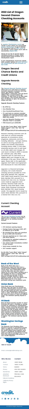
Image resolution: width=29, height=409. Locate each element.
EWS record (19, 48)
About (5, 362)
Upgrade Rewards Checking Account (15, 88)
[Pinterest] (14, 398)
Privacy (5, 369)
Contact (5, 364)
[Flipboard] (17, 398)
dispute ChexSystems (8, 47)
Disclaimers (6, 372)
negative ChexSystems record (12, 44)
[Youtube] (8, 398)
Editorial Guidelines (8, 378)
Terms (5, 367)
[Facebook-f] (2, 398)
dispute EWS (13, 51)
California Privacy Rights (8, 381)
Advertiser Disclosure (6, 375)
